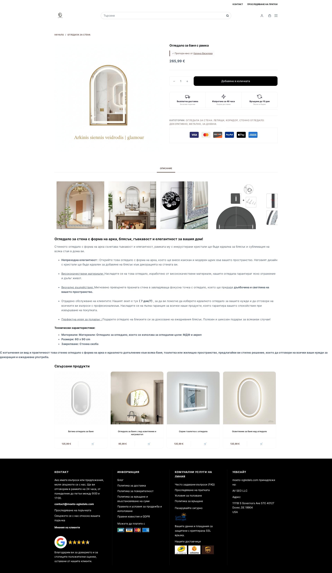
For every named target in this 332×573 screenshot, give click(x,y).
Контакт (238, 4)
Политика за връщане (189, 501)
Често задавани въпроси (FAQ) (195, 484)
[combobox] (163, 15)
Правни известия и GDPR (133, 516)
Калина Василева (203, 53)
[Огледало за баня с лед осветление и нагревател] (137, 398)
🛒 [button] (92, 443)
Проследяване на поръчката (72, 510)
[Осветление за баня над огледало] (249, 398)
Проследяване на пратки (262, 4)
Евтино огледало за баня (81, 431)
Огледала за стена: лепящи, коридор (212, 120)
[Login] (262, 15)
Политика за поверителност (135, 491)
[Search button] (227, 16)
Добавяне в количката (235, 81)
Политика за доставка (131, 485)
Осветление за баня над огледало (249, 431)
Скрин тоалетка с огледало (193, 431)
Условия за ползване (188, 495)
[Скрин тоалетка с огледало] (193, 398)
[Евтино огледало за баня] (80, 398)
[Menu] (276, 15)
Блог (120, 480)
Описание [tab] (166, 168)
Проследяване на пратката (192, 490)
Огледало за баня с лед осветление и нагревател (137, 433)
